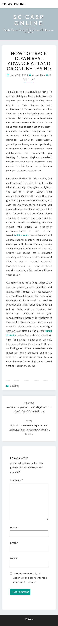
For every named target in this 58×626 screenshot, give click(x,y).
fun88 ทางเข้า (21, 235)
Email (14, 542)
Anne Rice (38, 75)
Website (14, 558)
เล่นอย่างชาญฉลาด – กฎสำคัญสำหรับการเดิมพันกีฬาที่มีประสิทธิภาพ (29, 407)
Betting (14, 385)
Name (14, 527)
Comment (16, 480)
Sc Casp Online (13, 4)
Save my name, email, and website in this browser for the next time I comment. (30, 578)
